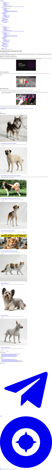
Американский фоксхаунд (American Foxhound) (7, 230)
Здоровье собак (5, 5)
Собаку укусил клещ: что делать (8, 30)
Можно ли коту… (6, 10)
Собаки (2, 1)
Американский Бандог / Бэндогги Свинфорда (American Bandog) (9, 360)
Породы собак (4, 26)
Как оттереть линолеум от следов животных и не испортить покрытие (10, 361)
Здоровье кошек (5, 12)
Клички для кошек (5, 37)
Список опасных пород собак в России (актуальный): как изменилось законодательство (13, 6)
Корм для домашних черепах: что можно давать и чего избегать (9, 354)
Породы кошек (4, 7)
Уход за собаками (5, 28)
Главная (2, 45)
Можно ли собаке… (6, 4)
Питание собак (4, 3)
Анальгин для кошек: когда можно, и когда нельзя (7, 359)
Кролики (5, 14)
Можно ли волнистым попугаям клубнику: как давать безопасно (9, 356)
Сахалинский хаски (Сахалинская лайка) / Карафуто (8, 143)
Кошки (2, 31)
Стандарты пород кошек (7, 8)
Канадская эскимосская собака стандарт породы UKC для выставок (10, 198)
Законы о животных (5, 43)
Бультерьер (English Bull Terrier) (5, 347)
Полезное (2, 42)
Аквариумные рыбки (6, 17)
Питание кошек (5, 33)
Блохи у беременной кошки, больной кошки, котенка (10, 11)
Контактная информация (6, 21)
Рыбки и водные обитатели (6, 16)
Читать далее (2, 178)
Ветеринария (4, 18)
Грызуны (4, 38)
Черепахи (5, 40)
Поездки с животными (5, 19)
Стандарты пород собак (7, 2)
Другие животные (3, 13)
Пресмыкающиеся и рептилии (6, 15)
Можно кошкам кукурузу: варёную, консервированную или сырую (9, 355)
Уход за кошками (5, 9)
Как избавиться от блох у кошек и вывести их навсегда (11, 35)
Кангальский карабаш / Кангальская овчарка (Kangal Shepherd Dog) (11, 175)
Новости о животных (4, 20)
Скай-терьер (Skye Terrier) (4, 315)
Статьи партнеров (5, 22)
